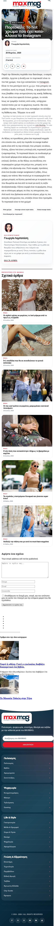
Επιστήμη (8, 862)
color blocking (40, 125)
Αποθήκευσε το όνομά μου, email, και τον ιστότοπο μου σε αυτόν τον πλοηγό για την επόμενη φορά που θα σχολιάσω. (26, 598)
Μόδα (7, 22)
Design (7, 837)
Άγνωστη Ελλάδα (11, 886)
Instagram (44, 82)
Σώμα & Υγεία (9, 832)
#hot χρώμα (7, 210)
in (18, 66)
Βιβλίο (6, 768)
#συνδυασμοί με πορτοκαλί (12, 214)
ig (30, 920)
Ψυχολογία (8, 842)
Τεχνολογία (9, 867)
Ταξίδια (7, 881)
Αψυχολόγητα (10, 847)
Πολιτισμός (8, 763)
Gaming (7, 807)
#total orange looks (44, 210)
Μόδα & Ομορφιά (18, 22)
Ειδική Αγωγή (9, 876)
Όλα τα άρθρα (10, 260)
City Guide (8, 891)
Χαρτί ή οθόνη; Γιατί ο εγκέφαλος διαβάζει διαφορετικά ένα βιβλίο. (22, 665)
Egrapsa (7, 895)
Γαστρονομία (9, 822)
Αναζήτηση (28, 745)
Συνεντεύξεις (9, 778)
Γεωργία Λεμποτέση (16, 238)
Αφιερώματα (9, 773)
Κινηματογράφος (11, 793)
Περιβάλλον (9, 871)
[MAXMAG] (27, 4)
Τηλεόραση (9, 803)
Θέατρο (7, 798)
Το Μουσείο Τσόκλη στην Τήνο (16, 698)
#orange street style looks (24, 210)
